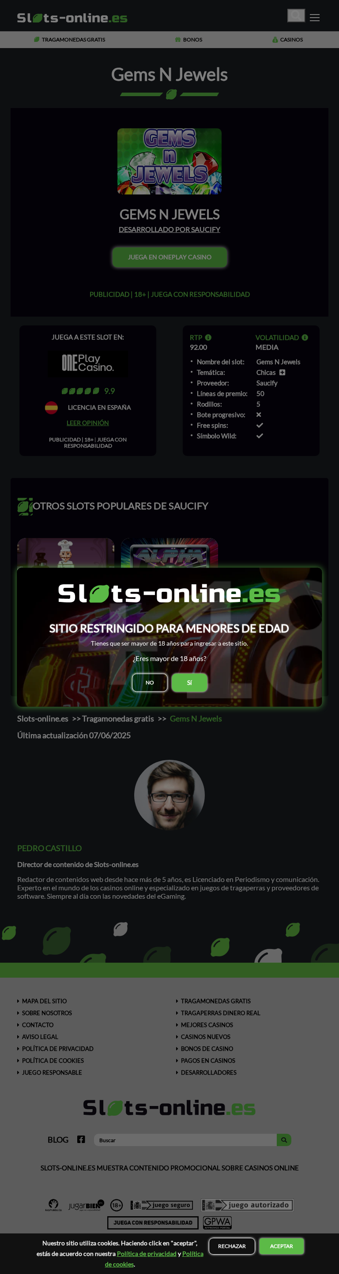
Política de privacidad (147, 1253)
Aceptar (281, 1246)
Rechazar (232, 1246)
